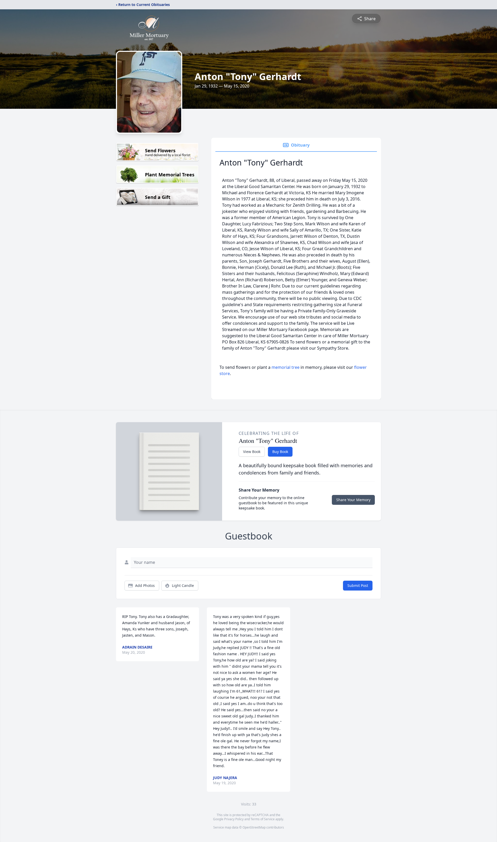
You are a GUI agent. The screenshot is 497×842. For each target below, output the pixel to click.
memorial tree (285, 367)
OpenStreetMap (254, 827)
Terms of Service (263, 819)
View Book (251, 451)
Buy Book (280, 451)
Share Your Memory (353, 499)
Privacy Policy (234, 819)
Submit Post (357, 585)
